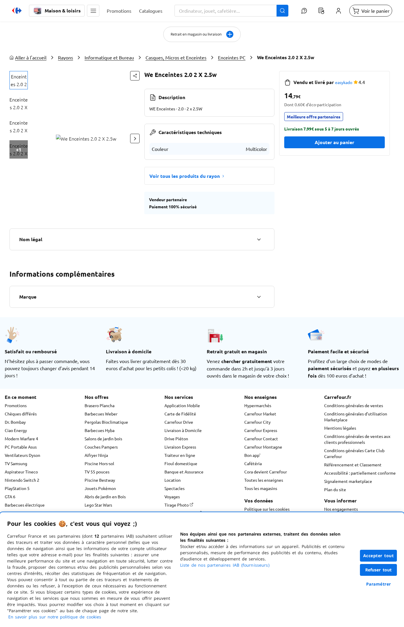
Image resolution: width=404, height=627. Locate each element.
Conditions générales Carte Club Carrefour (354, 453)
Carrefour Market (260, 413)
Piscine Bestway (100, 480)
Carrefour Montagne (263, 446)
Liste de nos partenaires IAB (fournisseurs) (224, 565)
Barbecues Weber (101, 413)
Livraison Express (180, 446)
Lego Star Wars (98, 504)
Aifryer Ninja (96, 455)
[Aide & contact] (304, 11)
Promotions (16, 405)
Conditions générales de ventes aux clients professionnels (357, 439)
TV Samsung (16, 463)
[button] (93, 11)
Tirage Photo (177, 504)
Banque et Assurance (183, 471)
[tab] (18, 80)
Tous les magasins (260, 488)
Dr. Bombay (15, 422)
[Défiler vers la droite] (135, 138)
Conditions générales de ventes (353, 405)
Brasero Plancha (99, 405)
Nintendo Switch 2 (22, 480)
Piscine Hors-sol (99, 463)
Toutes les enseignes (263, 480)
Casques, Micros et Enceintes (176, 57)
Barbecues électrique (25, 504)
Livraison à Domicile (183, 430)
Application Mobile (182, 405)
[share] (135, 75)
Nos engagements (341, 509)
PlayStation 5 (17, 488)
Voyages (172, 496)
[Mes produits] (321, 11)
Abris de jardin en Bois (105, 496)
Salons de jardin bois (103, 438)
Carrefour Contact (261, 438)
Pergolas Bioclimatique (106, 422)
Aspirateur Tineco (21, 471)
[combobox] (231, 11)
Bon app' (252, 455)
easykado (343, 82)
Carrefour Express (260, 430)
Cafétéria (253, 463)
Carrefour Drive (178, 422)
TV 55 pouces (97, 471)
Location (172, 480)
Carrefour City (257, 422)
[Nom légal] (259, 239)
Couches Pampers (101, 446)
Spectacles (174, 488)
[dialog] (202, 569)
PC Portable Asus (21, 446)
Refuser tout (378, 570)
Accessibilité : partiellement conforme (360, 473)
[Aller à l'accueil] (17, 11)
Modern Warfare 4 (21, 438)
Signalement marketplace (348, 481)
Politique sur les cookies (267, 509)
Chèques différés (21, 413)
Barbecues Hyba (99, 430)
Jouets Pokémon (100, 488)
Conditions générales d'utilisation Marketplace (355, 416)
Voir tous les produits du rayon (184, 176)
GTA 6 (10, 496)
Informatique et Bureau (109, 57)
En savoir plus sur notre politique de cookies (54, 617)
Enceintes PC (231, 57)
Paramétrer (378, 584)
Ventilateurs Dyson (22, 455)
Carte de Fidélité (180, 413)
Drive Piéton (176, 438)
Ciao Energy (16, 430)
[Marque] (259, 297)
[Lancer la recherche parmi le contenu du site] (282, 10)
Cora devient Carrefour (265, 471)
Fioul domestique (180, 463)
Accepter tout (378, 555)
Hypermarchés (257, 405)
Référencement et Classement (353, 464)
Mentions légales (340, 428)
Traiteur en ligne (179, 455)
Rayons (65, 57)
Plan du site (335, 489)
